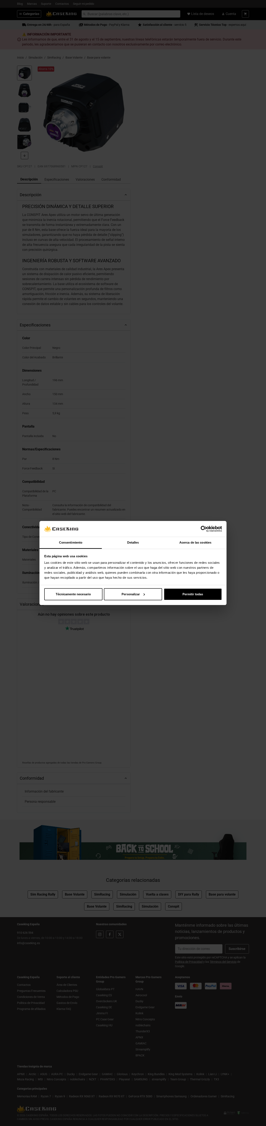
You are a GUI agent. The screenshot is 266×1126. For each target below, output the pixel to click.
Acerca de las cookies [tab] (195, 542)
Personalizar (131, 594)
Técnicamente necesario (73, 594)
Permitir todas (192, 594)
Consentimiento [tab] (70, 542)
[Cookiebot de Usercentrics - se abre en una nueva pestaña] (204, 529)
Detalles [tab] (133, 542)
